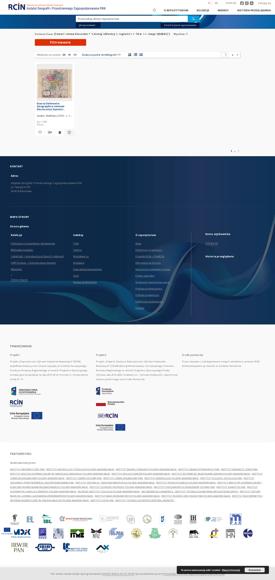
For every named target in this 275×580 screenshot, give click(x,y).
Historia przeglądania (254, 10)
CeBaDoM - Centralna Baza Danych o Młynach (37, 256)
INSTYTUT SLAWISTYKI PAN (231, 487)
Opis (76, 276)
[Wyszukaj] (194, 19)
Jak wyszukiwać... (88, 25)
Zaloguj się (264, 3)
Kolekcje (203, 10)
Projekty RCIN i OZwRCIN (149, 256)
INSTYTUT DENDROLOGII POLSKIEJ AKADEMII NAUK (171, 478)
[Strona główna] (154, 10)
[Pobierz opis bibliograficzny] (49, 132)
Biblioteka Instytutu (22, 250)
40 (69, 54)
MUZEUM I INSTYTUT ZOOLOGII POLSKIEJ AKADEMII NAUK (109, 491)
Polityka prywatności (147, 295)
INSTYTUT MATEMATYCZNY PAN (27, 469)
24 (63, 54)
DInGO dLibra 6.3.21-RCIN (118, 574)
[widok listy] (141, 54)
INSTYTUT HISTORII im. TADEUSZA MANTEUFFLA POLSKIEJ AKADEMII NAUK (115, 482)
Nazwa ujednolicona (85, 282)
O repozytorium (176, 10)
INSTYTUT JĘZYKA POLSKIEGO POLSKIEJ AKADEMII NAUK (186, 482)
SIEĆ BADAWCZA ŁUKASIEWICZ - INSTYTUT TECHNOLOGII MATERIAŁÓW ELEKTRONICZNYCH (190, 491)
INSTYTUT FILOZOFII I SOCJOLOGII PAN (221, 478)
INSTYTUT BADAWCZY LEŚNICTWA (239, 469)
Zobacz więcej (19, 280)
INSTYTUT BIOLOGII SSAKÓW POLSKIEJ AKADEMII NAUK (141, 473)
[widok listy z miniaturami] (135, 54)
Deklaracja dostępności (149, 301)
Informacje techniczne (148, 263)
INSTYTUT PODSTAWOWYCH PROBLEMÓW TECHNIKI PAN (184, 487)
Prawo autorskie (144, 276)
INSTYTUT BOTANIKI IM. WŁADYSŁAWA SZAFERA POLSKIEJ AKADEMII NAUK (211, 473)
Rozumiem (255, 570)
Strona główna (19, 226)
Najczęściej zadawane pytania (152, 269)
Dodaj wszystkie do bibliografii (99, 54)
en (216, 3)
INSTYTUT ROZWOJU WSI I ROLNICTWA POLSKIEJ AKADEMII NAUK (196, 495)
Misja (138, 243)
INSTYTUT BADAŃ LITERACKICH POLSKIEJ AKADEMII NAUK (146, 469)
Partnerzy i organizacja (148, 250)
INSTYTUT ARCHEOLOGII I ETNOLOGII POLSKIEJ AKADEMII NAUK (80, 469)
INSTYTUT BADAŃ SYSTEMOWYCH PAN (199, 469)
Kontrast (231, 3)
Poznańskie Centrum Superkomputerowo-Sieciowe (194, 574)
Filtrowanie (60, 42)
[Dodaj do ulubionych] (39, 132)
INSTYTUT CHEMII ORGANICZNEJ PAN (123, 478)
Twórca (77, 250)
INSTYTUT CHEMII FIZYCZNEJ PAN (84, 478)
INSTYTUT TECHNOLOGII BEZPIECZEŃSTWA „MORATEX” (145, 500)
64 (75, 54)
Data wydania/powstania (87, 269)
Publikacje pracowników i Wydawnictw (33, 243)
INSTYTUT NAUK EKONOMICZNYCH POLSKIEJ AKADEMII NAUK (127, 495)
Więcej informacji (231, 570)
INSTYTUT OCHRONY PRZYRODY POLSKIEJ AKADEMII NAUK (121, 487)
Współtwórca (80, 256)
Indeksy (223, 10)
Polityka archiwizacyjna (148, 288)
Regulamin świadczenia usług (152, 282)
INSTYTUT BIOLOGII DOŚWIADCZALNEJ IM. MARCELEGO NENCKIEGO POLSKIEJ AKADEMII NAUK (60, 473)
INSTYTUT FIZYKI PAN (102, 500)
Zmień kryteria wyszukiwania (180, 25)
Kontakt (139, 308)
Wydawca (78, 263)
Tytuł (76, 243)
